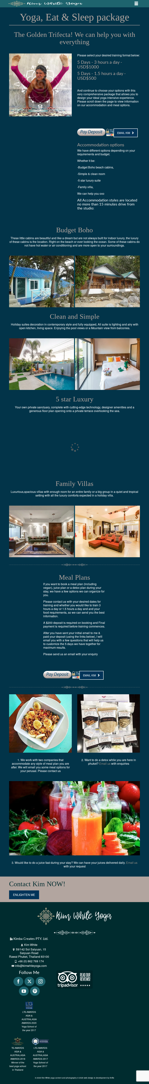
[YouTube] (24, 991)
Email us (104, 763)
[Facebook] (18, 981)
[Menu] (136, 3)
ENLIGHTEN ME (24, 895)
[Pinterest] (35, 991)
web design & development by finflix (99, 1078)
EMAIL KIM (124, 133)
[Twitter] (29, 981)
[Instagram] (40, 981)
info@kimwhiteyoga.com (31, 966)
